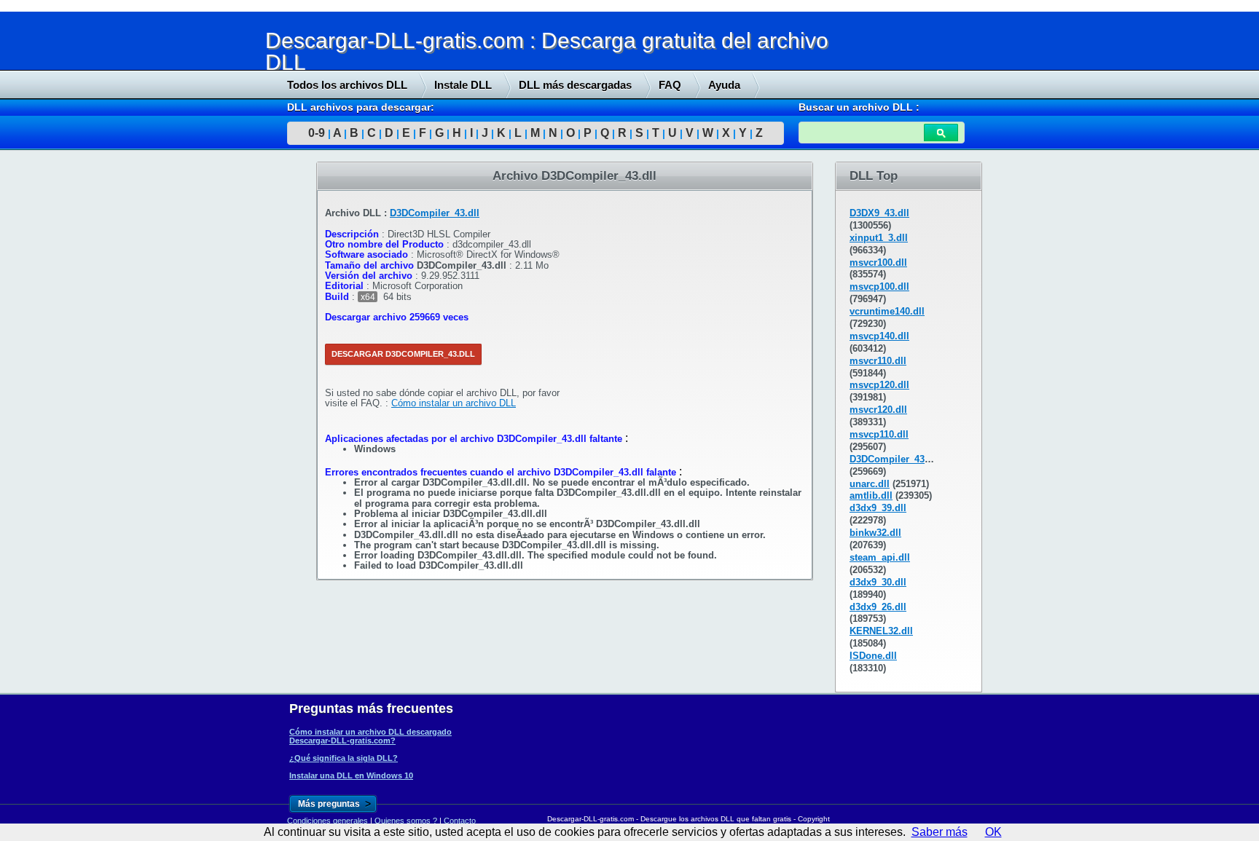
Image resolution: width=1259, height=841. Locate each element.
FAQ (670, 85)
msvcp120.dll (879, 384)
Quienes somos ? (405, 820)
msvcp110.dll (879, 434)
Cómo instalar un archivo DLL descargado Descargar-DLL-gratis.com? (370, 736)
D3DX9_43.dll (879, 213)
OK (993, 832)
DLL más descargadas (575, 85)
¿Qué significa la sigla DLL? (343, 758)
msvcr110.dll (878, 360)
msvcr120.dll (878, 409)
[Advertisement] (109, 383)
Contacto (460, 820)
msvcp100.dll (879, 286)
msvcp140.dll (879, 336)
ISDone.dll (873, 655)
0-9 (316, 133)
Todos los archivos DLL (347, 85)
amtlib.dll (871, 495)
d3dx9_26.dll (878, 606)
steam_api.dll (880, 557)
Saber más (939, 832)
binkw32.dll (875, 532)
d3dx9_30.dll (878, 582)
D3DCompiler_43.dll (434, 213)
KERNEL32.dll (881, 630)
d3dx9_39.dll (878, 507)
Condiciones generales (327, 820)
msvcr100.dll (878, 262)
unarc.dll (870, 483)
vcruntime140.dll (887, 311)
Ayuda (724, 85)
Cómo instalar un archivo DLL (453, 403)
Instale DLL (463, 85)
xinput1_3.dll (879, 237)
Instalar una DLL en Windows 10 (351, 775)
